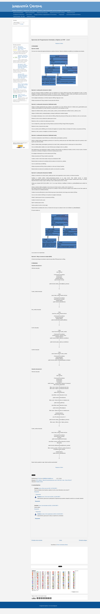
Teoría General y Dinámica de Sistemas (73, 14)
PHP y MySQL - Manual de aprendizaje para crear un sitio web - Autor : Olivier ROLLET (54, 480)
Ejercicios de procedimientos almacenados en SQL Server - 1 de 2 (22, 48)
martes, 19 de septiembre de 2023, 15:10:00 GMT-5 (52, 513)
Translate (21, 24)
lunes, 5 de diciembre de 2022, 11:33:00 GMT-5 (48, 505)
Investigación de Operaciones (18, 14)
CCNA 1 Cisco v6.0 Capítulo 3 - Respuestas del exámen (22, 95)
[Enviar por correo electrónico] (56, 478)
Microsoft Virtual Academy (18, 12)
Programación (61, 14)
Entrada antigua (83, 540)
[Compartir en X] (58, 478)
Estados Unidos (39, 481)
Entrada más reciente (37, 540)
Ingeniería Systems (27, 6)
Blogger (58, 605)
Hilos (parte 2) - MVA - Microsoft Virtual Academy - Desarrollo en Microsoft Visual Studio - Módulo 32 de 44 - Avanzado (23, 66)
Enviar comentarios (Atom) (62, 544)
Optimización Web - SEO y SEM (19, 16)
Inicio (60, 540)
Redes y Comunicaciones (30, 12)
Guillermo (39, 496)
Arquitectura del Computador (42, 12)
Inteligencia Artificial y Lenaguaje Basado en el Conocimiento (45, 14)
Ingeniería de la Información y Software (57, 12)
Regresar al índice (59, 43)
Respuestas (38, 494)
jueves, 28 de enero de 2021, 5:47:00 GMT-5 (48, 488)
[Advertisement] (60, 27)
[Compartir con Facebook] (60, 478)
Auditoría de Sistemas (31, 16)
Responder (36, 491)
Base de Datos (29, 14)
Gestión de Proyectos (71, 12)
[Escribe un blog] (57, 478)
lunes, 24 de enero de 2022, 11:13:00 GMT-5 (51, 496)
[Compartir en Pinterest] (61, 478)
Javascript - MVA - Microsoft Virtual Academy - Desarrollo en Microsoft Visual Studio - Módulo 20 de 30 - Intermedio (23, 76)
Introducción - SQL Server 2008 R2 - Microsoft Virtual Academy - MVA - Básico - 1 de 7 (23, 57)
